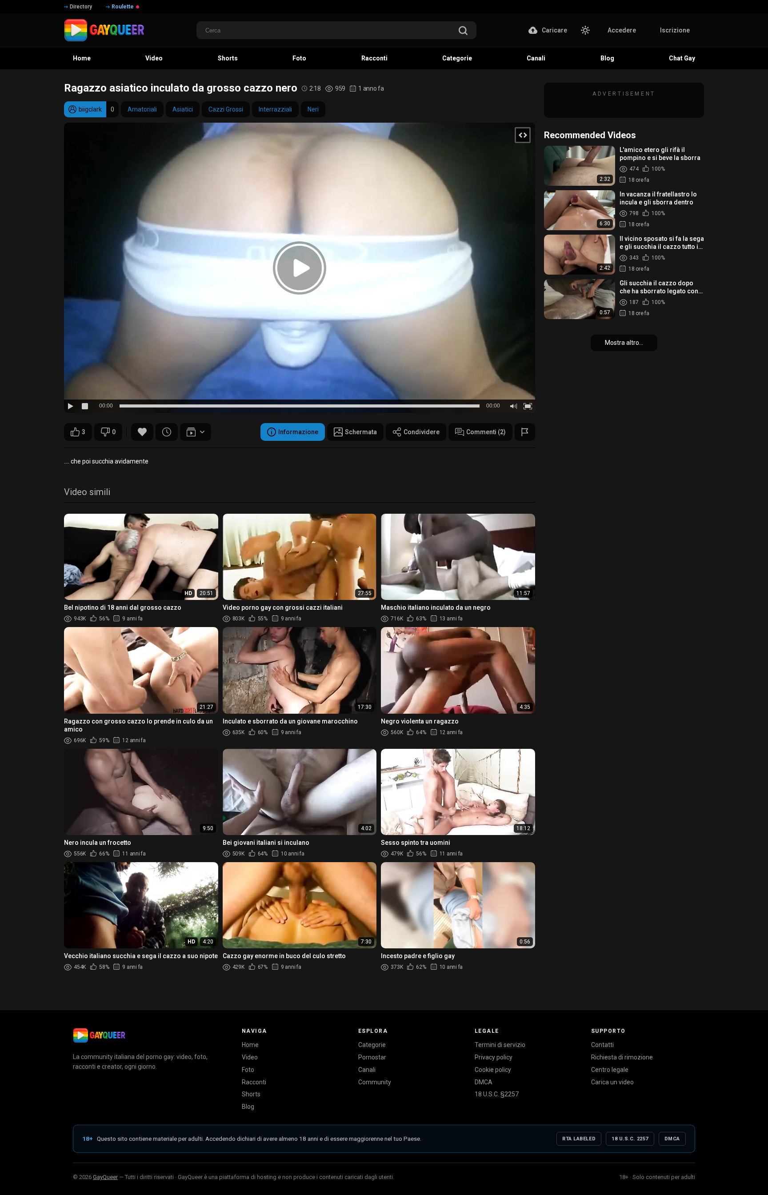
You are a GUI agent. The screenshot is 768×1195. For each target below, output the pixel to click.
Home (250, 1044)
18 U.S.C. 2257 (630, 1139)
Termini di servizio (500, 1044)
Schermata (361, 432)
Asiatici (182, 109)
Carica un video (612, 1082)
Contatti (602, 1044)
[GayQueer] (99, 1035)
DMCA (483, 1082)
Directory (81, 7)
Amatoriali (142, 109)
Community (374, 1082)
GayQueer (105, 1177)
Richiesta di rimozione (622, 1057)
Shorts (251, 1094)
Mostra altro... (624, 342)
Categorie (372, 1044)
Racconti (254, 1082)
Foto (248, 1069)
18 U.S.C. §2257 (497, 1094)
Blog (248, 1106)
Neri (313, 109)
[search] (463, 31)
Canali (367, 1069)
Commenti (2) (486, 432)
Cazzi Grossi (225, 109)
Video (250, 1057)
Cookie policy (493, 1069)
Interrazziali (275, 109)
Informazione (298, 432)
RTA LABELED (579, 1139)
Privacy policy (493, 1057)
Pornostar (372, 1057)
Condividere (422, 432)
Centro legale (609, 1069)
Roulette (123, 7)
